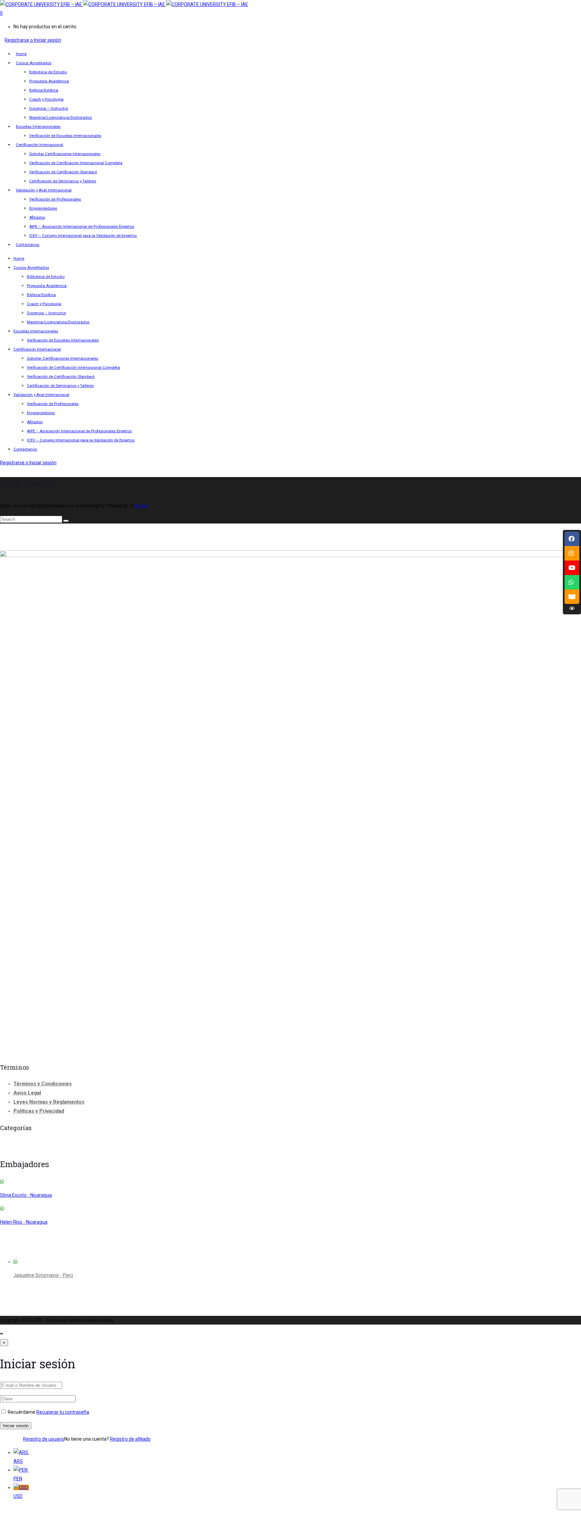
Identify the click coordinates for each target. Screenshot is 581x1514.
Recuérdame (21, 1412)
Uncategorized (368, 1146)
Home (140, 505)
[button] (290, 1509)
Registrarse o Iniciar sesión (33, 40)
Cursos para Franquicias (167, 1145)
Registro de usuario (43, 1439)
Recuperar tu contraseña (62, 1412)
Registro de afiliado (130, 1439)
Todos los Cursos (318, 1144)
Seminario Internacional (241, 1145)
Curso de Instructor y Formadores (39, 1146)
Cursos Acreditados (106, 1145)
